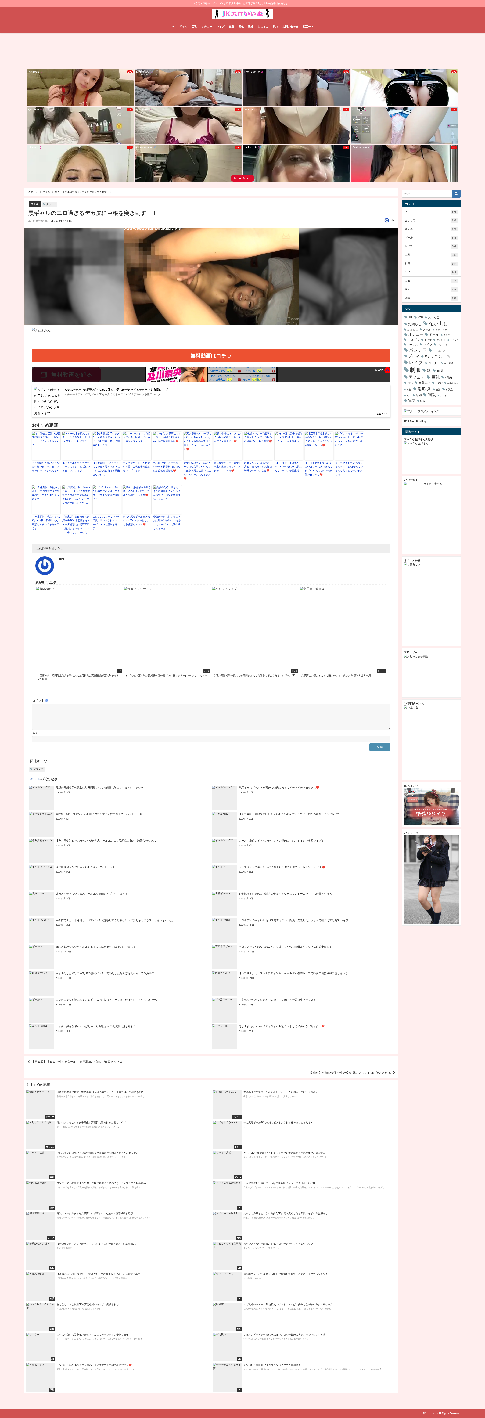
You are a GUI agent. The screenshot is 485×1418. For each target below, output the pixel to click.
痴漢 (231, 26)
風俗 (422, 401)
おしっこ (263, 26)
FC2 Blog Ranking (415, 421)
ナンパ (454, 340)
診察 (419, 395)
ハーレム (412, 344)
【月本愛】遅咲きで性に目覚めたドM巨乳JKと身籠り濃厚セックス (76, 1061)
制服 (415, 370)
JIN (392, 220)
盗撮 (250, 26)
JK (173, 26)
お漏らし (415, 324)
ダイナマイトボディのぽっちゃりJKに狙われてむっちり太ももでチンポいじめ (349, 469)
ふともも (412, 329)
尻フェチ (51, 204)
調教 (241, 26)
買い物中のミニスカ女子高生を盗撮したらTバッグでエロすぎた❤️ (227, 467)
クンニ (447, 335)
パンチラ (418, 350)
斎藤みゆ (425, 382)
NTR (420, 317)
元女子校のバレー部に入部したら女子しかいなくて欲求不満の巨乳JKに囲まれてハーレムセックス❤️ (197, 471)
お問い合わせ (290, 26)
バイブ (427, 344)
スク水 (428, 340)
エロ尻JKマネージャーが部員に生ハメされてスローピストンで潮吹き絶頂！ (106, 522)
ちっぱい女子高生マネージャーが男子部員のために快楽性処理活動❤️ (166, 467)
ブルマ (413, 356)
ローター (434, 363)
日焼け (439, 383)
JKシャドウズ (412, 833)
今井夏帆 (448, 363)
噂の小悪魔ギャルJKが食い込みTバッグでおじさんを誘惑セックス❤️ (137, 520)
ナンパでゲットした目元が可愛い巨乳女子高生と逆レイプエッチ (136, 467)
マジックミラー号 (437, 356)
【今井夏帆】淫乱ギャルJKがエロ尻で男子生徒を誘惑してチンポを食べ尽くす (46, 522)
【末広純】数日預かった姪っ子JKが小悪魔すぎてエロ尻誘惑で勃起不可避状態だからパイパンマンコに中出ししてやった (76, 524)
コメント (40, 700)
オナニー (206, 26)
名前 (35, 732)
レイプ (220, 26)
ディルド (440, 340)
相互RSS (308, 26)
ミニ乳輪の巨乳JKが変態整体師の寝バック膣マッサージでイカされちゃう (46, 467)
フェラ (439, 350)
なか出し (438, 323)
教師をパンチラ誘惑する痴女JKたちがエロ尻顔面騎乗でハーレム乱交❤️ (258, 467)
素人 (430, 289)
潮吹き (424, 388)
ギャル (183, 26)
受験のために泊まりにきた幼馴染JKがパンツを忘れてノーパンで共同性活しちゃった (167, 522)
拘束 (275, 26)
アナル (427, 329)
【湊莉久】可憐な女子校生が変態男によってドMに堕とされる (349, 1072)
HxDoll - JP (411, 786)
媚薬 (440, 370)
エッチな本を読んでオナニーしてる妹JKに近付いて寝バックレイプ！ (76, 467)
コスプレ (414, 339)
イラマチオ (441, 329)
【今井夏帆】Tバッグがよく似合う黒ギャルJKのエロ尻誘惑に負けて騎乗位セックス (106, 469)
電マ (411, 400)
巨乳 (194, 26)
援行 (410, 382)
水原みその (452, 383)
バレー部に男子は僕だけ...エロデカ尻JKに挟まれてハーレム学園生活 (288, 467)
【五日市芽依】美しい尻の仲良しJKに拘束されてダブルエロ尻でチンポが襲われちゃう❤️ (318, 469)
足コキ (443, 395)
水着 (409, 390)
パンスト (442, 344)
